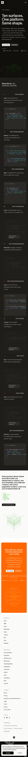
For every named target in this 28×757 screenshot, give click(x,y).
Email (5, 620)
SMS (5, 623)
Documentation (8, 652)
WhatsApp (6, 629)
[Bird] (2, 2)
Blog (5, 680)
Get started (6, 44)
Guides (6, 672)
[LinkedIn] (7, 717)
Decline (20, 753)
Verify (5, 632)
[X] (4, 717)
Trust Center (7, 709)
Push (5, 640)
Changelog (7, 677)
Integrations (7, 666)
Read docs (14, 44)
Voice (5, 626)
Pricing (5, 695)
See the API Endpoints (9, 504)
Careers (6, 683)
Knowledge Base (8, 663)
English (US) (7, 731)
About (5, 692)
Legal (5, 701)
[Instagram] (9, 717)
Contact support (17, 728)
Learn (5, 675)
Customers (7, 669)
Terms (5, 704)
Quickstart (6, 655)
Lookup (6, 634)
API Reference (7, 658)
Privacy (5, 707)
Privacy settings (8, 728)
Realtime (6, 643)
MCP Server (7, 661)
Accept (8, 753)
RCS (5, 637)
